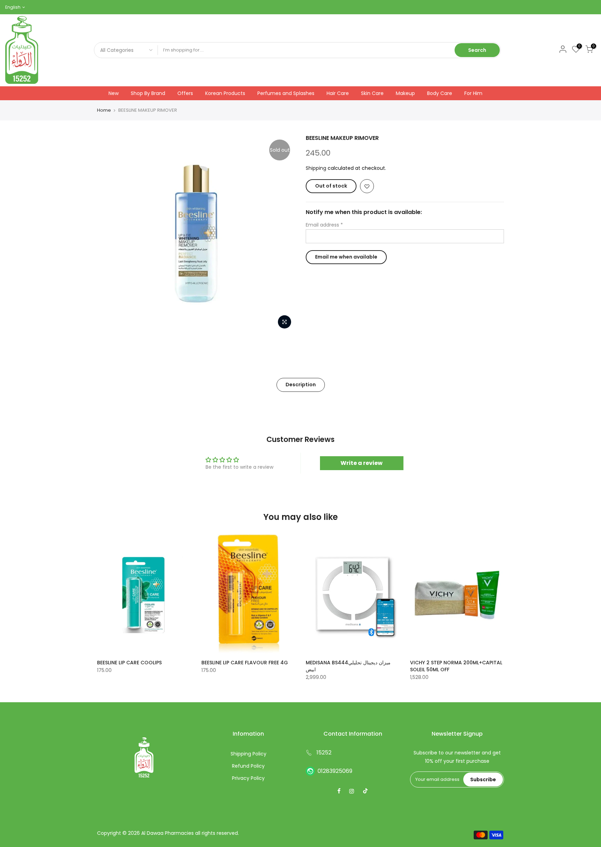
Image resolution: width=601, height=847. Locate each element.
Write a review (361, 463)
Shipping (316, 168)
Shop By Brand (148, 93)
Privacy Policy (248, 778)
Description (301, 384)
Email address (324, 224)
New (114, 93)
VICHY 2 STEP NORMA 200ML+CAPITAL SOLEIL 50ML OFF (456, 666)
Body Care (439, 93)
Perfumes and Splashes (285, 93)
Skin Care (372, 93)
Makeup (405, 93)
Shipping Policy (248, 753)
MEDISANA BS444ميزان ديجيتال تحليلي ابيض (348, 666)
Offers (185, 93)
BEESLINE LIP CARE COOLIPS (129, 662)
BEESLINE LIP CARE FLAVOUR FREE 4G (244, 662)
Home (104, 110)
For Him (473, 93)
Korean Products (225, 93)
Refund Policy (248, 765)
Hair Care (338, 93)
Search (477, 50)
